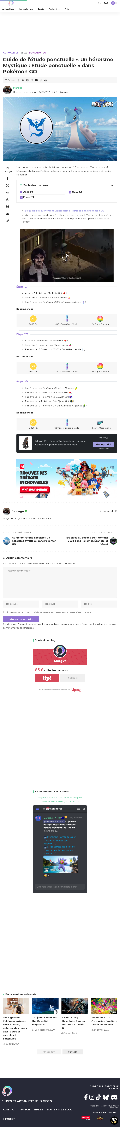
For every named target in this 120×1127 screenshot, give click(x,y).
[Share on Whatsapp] (32, 80)
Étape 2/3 (28, 197)
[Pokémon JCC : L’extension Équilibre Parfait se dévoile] (104, 1006)
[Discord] (114, 1097)
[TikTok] (98, 1097)
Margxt (17, 87)
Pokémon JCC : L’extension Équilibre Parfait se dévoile (104, 1021)
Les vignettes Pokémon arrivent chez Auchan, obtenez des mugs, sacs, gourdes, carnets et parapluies (15, 1028)
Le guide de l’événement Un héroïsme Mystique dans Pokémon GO (64, 210)
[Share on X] (23, 80)
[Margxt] (11, 3)
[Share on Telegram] (7, 192)
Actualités (11, 52)
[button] (5, 3)
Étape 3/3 (77, 192)
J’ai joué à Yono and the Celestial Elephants (44, 1021)
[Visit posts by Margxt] (6, 511)
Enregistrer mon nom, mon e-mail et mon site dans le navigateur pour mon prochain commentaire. (49, 612)
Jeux (24, 52)
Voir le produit (104, 444)
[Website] (108, 511)
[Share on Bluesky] (7, 206)
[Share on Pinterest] (27, 80)
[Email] (36, 80)
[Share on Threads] (7, 199)
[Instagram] (116, 511)
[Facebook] (112, 511)
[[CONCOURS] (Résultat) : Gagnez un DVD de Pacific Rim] (74, 1006)
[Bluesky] (106, 1097)
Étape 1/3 (28, 192)
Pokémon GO (37, 52)
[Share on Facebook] (18, 80)
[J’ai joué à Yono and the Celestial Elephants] (45, 1006)
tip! (47, 678)
